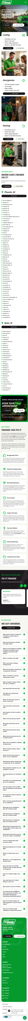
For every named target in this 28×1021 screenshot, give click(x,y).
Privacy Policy (5, 1004)
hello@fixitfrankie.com (7, 972)
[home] (6, 2)
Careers (4, 952)
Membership (5, 949)
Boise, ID (4, 980)
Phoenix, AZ (5, 983)
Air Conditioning (6, 944)
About (3, 957)
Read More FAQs (11, 628)
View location (14, 196)
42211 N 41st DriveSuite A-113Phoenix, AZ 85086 (6, 966)
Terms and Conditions (7, 1006)
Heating (4, 946)
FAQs (3, 954)
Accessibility (5, 1009)
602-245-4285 (5, 970)
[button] (25, 2)
